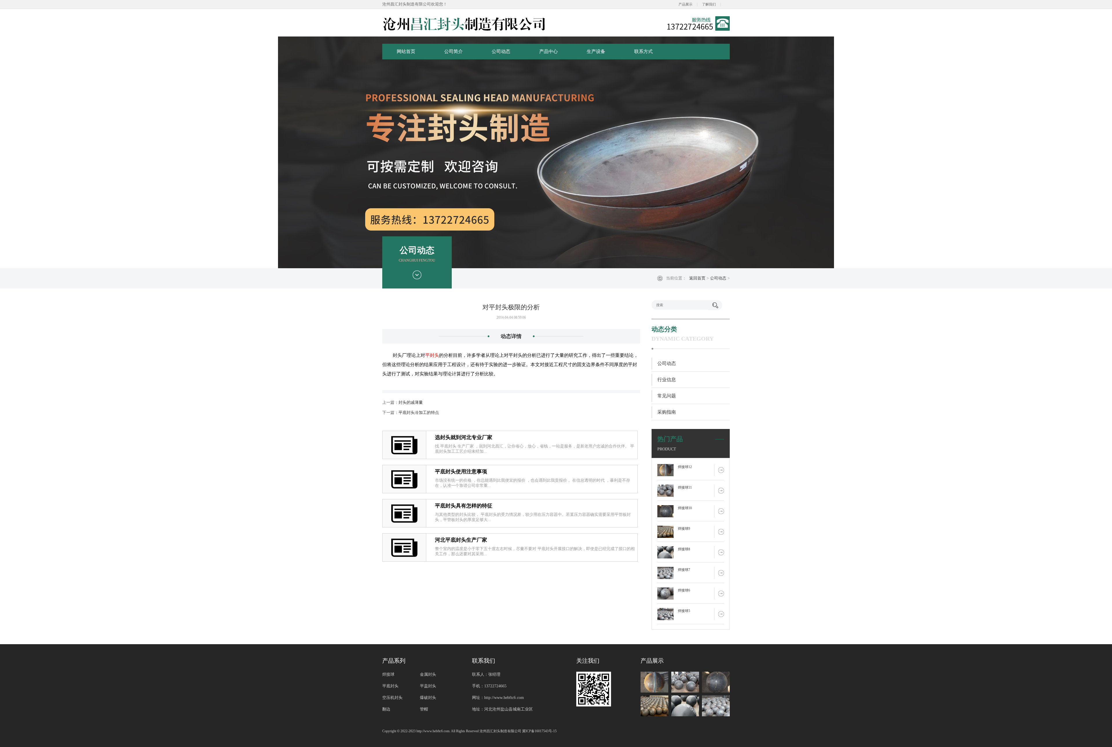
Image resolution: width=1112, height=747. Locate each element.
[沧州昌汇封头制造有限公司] (464, 23)
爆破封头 (428, 697)
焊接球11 (685, 487)
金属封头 (428, 674)
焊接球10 (685, 508)
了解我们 (709, 4)
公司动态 (501, 51)
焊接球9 (684, 529)
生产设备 (596, 51)
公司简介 (453, 51)
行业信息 (666, 379)
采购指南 (666, 412)
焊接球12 (685, 467)
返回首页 (697, 278)
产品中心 (548, 51)
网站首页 (406, 51)
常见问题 (666, 395)
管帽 (424, 709)
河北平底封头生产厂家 (461, 540)
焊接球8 (684, 549)
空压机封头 (392, 697)
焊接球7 (684, 570)
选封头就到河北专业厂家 (463, 437)
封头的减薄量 (410, 402)
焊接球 (388, 674)
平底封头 (390, 686)
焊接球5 (684, 611)
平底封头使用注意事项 (461, 471)
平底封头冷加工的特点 (418, 412)
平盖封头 (428, 686)
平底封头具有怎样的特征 (463, 506)
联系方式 (643, 51)
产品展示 (685, 4)
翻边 (386, 709)
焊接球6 (684, 590)
